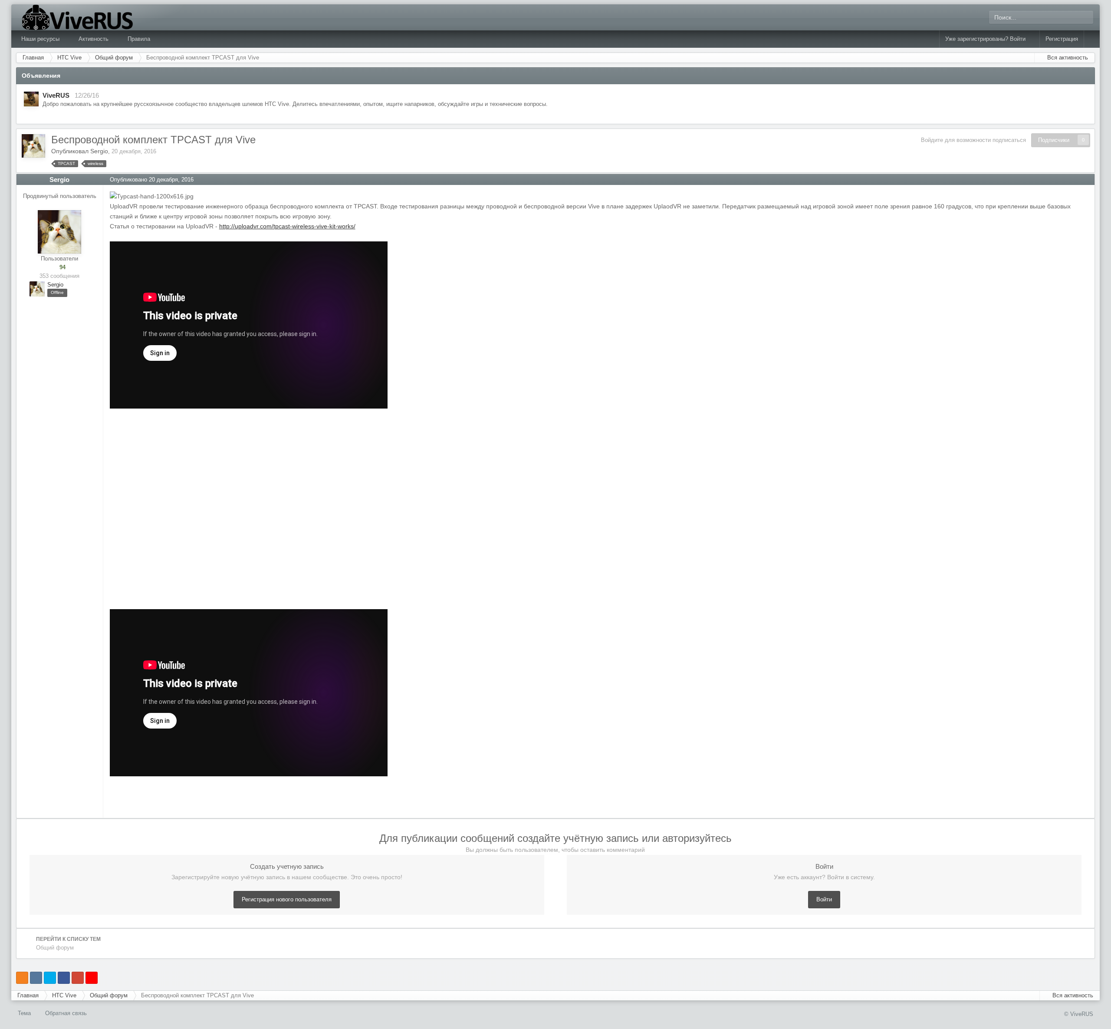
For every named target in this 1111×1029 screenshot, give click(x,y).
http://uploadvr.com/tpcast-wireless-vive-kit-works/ (287, 226)
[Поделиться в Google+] (78, 978)
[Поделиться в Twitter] (50, 978)
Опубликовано (152, 179)
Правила (139, 39)
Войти (824, 899)
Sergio (99, 151)
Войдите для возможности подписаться (973, 140)
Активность (94, 39)
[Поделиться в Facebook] (64, 978)
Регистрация (1061, 39)
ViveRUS (56, 95)
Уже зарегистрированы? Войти (987, 39)
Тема (25, 1013)
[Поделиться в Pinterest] (91, 978)
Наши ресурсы (41, 39)
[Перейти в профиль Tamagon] (31, 99)
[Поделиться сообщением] (1088, 179)
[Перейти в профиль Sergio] (33, 146)
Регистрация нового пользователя (287, 899)
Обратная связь (66, 1013)
